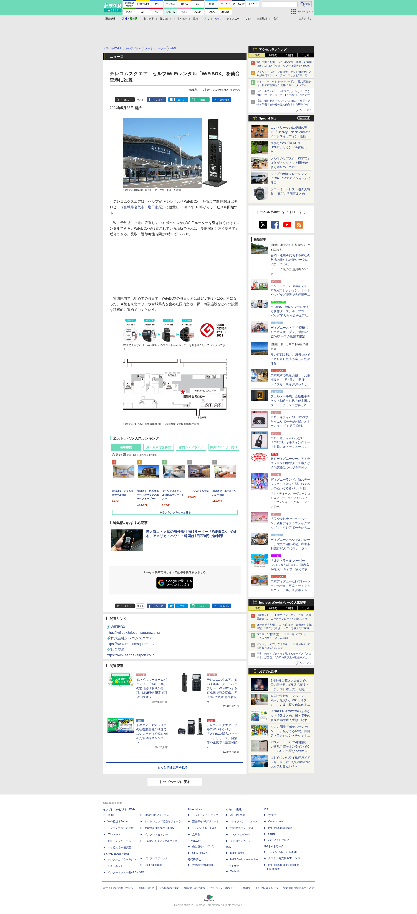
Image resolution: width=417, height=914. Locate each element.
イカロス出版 (234, 809)
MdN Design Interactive (244, 859)
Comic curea (275, 821)
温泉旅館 (126, 447)
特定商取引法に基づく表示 (298, 887)
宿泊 (275, 18)
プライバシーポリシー (223, 887)
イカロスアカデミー (242, 841)
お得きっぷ (180, 18)
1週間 (289, 55)
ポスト (127, 99)
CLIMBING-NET (201, 852)
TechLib (235, 871)
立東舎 (196, 834)
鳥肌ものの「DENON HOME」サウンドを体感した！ (289, 147)
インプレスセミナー (156, 834)
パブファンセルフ (278, 839)
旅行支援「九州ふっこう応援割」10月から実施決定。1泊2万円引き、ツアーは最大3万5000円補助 (284, 66)
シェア (159, 99)
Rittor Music (195, 809)
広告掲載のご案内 (169, 887)
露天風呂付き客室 (158, 447)
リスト (140, 99)
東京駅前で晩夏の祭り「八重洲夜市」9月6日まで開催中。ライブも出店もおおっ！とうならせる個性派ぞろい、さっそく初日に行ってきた (291, 384)
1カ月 (305, 55)
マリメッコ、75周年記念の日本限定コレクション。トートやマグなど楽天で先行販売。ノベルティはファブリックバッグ (291, 294)
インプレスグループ (267, 887)
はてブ (181, 99)
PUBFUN (269, 834)
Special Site (267, 118)
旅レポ (164, 18)
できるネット (115, 866)
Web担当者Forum (118, 821)
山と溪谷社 (194, 841)
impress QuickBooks (280, 827)
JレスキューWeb (240, 834)
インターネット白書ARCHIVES (126, 872)
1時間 (256, 55)
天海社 (272, 814)
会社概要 (245, 887)
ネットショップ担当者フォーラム (164, 821)
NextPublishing (153, 864)
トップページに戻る (174, 782)
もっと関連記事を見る (172, 767)
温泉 (195, 18)
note (202, 99)
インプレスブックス (156, 858)
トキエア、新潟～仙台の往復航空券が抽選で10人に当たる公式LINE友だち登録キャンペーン (152, 733)
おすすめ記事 (268, 671)
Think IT (112, 814)
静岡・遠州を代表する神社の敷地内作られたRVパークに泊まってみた (290, 260)
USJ (248, 18)
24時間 (273, 55)
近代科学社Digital (202, 864)
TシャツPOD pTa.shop (282, 851)
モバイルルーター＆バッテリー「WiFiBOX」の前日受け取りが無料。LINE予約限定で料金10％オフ (151, 688)
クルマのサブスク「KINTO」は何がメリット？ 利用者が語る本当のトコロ (290, 163)
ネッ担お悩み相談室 (119, 847)
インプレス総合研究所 (121, 827)
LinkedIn (224, 99)
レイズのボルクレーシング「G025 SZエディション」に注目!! (290, 178)
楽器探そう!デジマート (205, 821)
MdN (229, 847)
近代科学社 (194, 859)
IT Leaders (114, 834)
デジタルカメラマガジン (122, 859)
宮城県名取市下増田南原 (143, 207)
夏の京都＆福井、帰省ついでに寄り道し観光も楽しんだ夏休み (290, 359)
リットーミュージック (205, 814)
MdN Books (237, 852)
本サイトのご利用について (118, 887)
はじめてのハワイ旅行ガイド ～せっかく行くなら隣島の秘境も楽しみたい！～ (290, 762)
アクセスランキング (272, 49)
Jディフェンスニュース (244, 821)
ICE (266, 809)
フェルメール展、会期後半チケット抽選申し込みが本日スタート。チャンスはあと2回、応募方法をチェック (283, 75)
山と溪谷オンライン (204, 846)
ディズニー (233, 18)
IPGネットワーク (274, 846)
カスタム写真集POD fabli (284, 858)
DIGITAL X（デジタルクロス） (162, 841)
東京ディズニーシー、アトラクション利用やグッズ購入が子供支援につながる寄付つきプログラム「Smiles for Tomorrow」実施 (290, 467)
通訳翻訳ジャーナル (242, 827)
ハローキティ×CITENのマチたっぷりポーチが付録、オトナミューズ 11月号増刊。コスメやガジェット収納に (284, 95)
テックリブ (232, 866)
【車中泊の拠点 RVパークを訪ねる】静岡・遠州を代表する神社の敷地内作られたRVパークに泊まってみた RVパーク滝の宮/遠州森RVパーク (284, 104)
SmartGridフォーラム (156, 814)
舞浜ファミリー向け (223, 447)
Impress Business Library (159, 827)
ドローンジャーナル (119, 841)
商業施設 (262, 18)
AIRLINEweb (237, 814)
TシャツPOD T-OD (204, 827)
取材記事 (149, 18)
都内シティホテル (191, 447)
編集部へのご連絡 (194, 887)
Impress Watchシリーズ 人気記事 (282, 602)
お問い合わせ (146, 887)
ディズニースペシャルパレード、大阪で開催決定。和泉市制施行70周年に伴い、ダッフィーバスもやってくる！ (284, 85)
